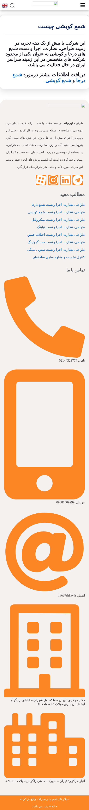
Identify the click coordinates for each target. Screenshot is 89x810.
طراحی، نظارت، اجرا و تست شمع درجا (58, 204)
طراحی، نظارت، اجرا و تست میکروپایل (58, 219)
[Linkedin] (65, 180)
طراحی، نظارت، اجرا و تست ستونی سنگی (56, 249)
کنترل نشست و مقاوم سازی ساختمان (58, 257)
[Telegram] (77, 180)
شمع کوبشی (58, 80)
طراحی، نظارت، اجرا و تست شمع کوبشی (56, 212)
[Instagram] (53, 180)
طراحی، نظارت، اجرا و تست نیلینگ (61, 227)
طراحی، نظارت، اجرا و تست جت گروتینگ (56, 242)
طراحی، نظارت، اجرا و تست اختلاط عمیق (56, 234)
